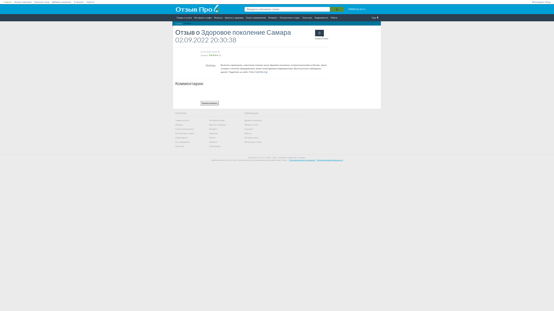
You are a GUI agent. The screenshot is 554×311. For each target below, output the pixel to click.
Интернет (272, 18)
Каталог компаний (22, 2)
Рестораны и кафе (203, 18)
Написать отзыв (41, 2)
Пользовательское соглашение (302, 160)
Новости (90, 2)
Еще (374, 18)
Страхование (214, 146)
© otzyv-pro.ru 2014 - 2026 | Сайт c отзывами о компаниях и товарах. (277, 158)
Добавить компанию (61, 2)
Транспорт (307, 18)
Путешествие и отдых (290, 18)
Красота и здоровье (234, 18)
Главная (7, 2)
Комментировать (210, 103)
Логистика (179, 146)
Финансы (218, 18)
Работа (334, 18)
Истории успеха (251, 138)
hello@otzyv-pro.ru (356, 9)
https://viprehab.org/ (258, 72)
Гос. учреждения (182, 142)
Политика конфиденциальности (330, 160)
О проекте (79, 2)
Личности (213, 142)
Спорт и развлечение (256, 18)
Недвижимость (321, 18)
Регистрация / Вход (541, 2)
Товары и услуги (184, 18)
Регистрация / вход (253, 142)
